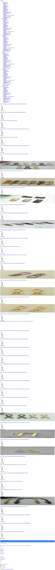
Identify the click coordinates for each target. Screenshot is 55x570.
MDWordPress (2, 550)
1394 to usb (4, 11)
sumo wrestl (4, 32)
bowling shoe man (5, 34)
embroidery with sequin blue (6, 17)
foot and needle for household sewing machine (8, 15)
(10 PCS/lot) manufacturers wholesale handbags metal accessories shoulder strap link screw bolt (10, 246)
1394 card (4, 5)
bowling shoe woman (5, 4)
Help (0, 560)
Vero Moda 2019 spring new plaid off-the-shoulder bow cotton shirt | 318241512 (8, 120)
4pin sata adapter (5, 8)
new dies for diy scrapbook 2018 (7, 16)
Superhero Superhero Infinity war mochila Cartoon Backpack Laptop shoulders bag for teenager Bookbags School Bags (13, 112)
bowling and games (5, 38)
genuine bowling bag (5, 2)
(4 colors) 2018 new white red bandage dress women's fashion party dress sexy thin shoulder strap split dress (11, 481)
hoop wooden (5, 102)
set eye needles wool (5, 12)
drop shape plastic (5, 9)
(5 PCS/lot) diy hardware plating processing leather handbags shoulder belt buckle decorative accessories (11, 489)
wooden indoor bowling (6, 6)
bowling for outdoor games (6, 68)
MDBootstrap (2, 549)
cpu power (4, 36)
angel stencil (4, 40)
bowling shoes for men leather (6, 13)
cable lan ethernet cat (5, 42)
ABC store (1, 0)
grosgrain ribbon (5, 7)
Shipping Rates (2, 559)
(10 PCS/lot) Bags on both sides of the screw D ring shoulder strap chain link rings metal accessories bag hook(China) (12, 187)
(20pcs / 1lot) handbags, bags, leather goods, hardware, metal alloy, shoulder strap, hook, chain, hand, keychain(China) (12, 456)
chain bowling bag (5, 3)
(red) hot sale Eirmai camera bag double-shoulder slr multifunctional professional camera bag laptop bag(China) (12, 531)
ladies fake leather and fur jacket (7, 67)
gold (3, 51)
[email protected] (3, 565)
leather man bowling (5, 85)
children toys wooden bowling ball (7, 28)
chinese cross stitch (5, 10)
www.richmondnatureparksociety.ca (9, 569)
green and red (5, 30)
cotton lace (4, 14)
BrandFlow (1, 551)
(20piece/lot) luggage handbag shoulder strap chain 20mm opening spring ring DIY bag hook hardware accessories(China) (13, 464)
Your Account (2, 556)
